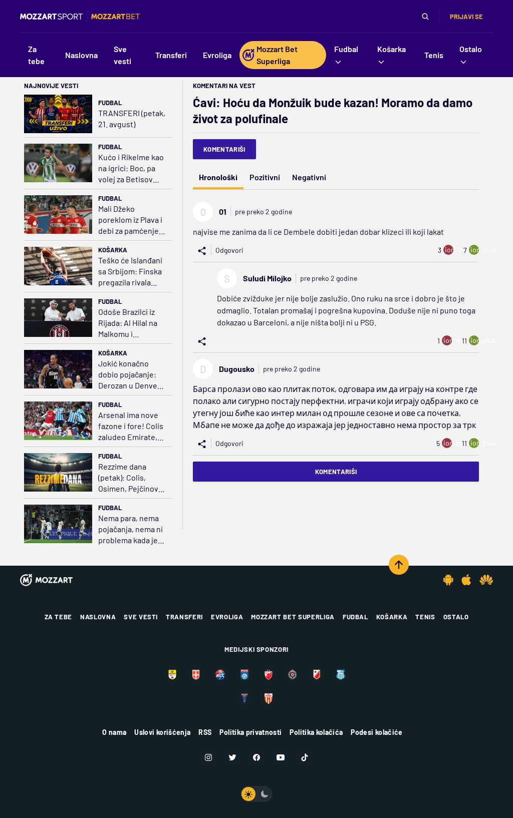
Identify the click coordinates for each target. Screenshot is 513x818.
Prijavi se (466, 17)
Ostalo (456, 617)
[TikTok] (305, 757)
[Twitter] (232, 757)
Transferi (184, 617)
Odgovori (229, 250)
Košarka (112, 250)
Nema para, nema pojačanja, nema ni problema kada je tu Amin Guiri (130, 529)
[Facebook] (256, 757)
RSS (204, 732)
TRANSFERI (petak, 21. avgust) (131, 118)
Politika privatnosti (250, 732)
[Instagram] (208, 757)
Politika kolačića (316, 732)
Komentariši (224, 149)
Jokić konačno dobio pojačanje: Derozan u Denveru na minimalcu (131, 374)
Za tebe (59, 617)
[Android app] (448, 580)
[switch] (256, 794)
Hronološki (218, 177)
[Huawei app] (486, 580)
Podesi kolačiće (376, 732)
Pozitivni (264, 177)
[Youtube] (281, 757)
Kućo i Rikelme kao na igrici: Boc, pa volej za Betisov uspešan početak (131, 168)
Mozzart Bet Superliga (293, 617)
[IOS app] (466, 579)
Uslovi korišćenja (162, 732)
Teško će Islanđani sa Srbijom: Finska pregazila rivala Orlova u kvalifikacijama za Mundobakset (130, 271)
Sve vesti (141, 617)
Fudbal (110, 103)
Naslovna (98, 617)
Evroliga (227, 617)
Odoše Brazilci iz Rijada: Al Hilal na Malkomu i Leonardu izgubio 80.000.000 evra (128, 323)
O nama (114, 732)
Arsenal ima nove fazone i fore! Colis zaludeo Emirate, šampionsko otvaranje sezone (130, 426)
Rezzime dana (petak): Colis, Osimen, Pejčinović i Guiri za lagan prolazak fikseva (131, 478)
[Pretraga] (425, 17)
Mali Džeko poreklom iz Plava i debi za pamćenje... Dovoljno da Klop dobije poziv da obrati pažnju (131, 220)
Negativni (309, 177)
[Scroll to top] (399, 565)
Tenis (425, 617)
